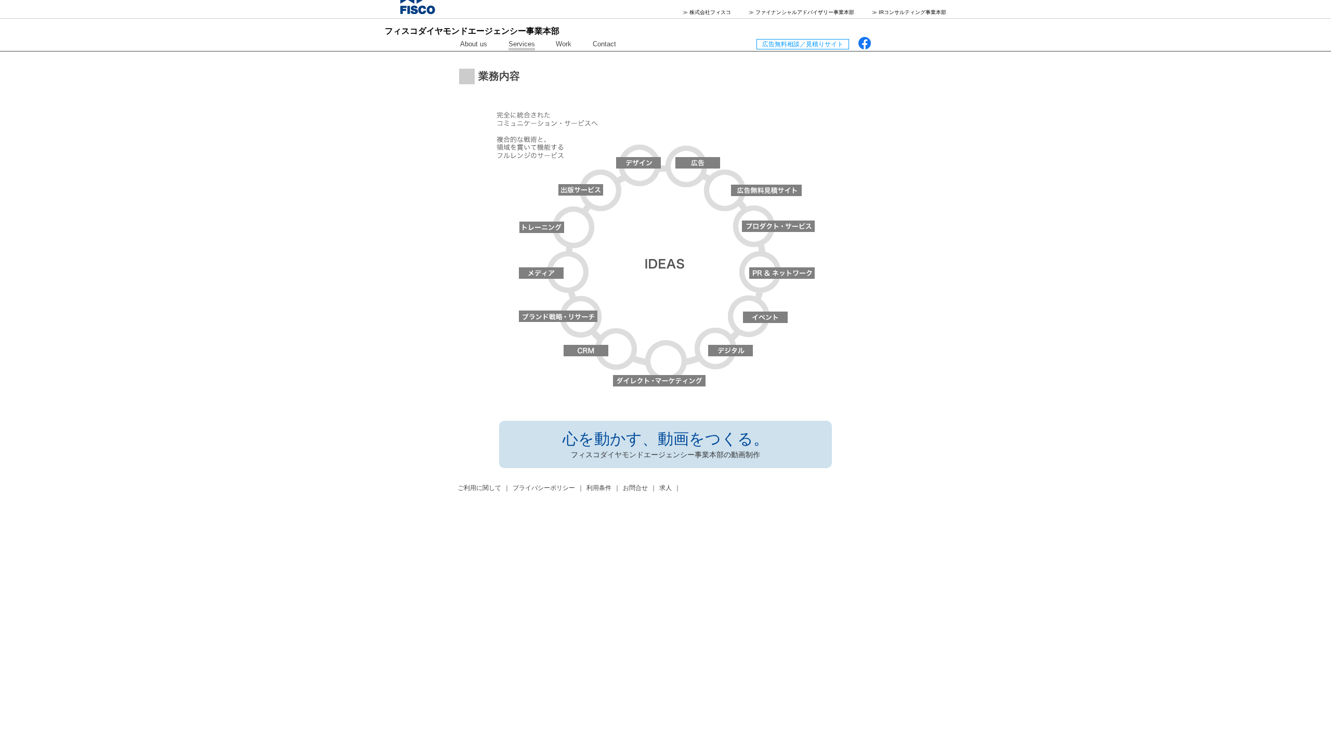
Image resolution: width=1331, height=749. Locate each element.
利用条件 (598, 488)
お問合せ (635, 488)
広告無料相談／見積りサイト (802, 44)
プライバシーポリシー (544, 488)
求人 (665, 488)
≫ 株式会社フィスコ (707, 12)
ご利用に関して (479, 488)
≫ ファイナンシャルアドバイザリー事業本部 (801, 12)
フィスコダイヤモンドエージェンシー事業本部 (472, 31)
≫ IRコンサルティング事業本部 (909, 12)
